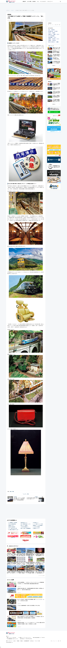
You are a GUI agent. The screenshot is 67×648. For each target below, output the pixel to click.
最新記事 (24, 1)
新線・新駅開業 (50, 37)
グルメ (55, 37)
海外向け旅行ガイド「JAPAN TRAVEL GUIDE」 (26, 638)
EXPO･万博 (54, 40)
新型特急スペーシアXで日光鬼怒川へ (38, 525)
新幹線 (54, 34)
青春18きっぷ (50, 34)
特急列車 (50, 40)
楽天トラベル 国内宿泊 (24, 525)
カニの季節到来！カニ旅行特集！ (13, 522)
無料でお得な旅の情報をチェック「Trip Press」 (39, 637)
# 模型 (13, 491)
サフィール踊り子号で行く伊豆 (13, 528)
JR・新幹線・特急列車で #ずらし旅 (13, 529)
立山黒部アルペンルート (36, 528)
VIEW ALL (54, 65)
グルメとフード (50, 1)
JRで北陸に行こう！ (36, 522)
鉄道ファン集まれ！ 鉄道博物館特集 (25, 528)
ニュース (12, 10)
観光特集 (34, 1)
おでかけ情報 (29, 1)
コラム (38, 1)
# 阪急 (10, 491)
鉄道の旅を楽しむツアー (24, 522)
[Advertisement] (33, 6)
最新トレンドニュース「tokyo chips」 (11, 637)
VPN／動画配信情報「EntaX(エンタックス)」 (12, 638)
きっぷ (58, 34)
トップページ (7, 10)
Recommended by (40, 575)
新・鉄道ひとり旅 (51, 31)
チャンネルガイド (43, 1)
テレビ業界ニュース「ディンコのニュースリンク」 (25, 637)
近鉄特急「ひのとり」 (11, 525)
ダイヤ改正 (56, 31)
